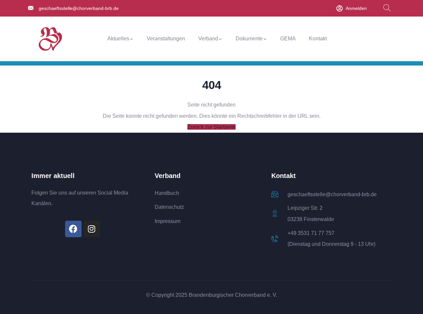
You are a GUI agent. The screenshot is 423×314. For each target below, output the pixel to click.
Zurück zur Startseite (211, 127)
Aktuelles (118, 38)
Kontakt (318, 38)
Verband (208, 38)
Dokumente (249, 38)
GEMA (288, 38)
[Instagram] (91, 229)
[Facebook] (73, 229)
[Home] (50, 39)
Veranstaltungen (166, 38)
